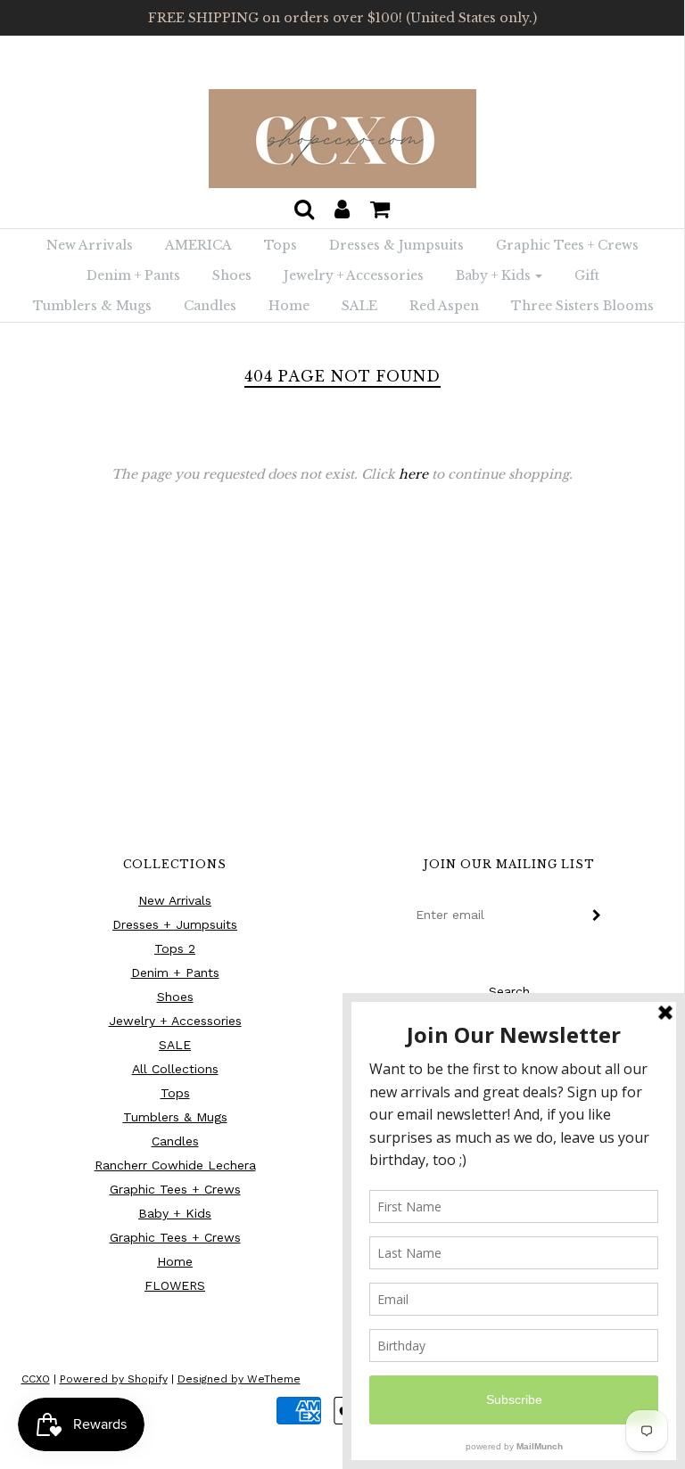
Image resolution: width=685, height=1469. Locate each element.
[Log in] (342, 203)
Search (509, 991)
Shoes (232, 275)
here (413, 474)
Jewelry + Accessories (354, 275)
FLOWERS (174, 1285)
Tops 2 (174, 948)
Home (288, 306)
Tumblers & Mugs (92, 306)
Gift (586, 275)
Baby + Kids (174, 1213)
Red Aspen (444, 306)
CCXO (35, 1379)
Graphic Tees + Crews (567, 245)
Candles (210, 306)
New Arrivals (89, 245)
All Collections (175, 1069)
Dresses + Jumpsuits (174, 924)
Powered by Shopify (114, 1379)
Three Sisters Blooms (582, 306)
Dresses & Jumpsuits (396, 245)
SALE (359, 306)
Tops (280, 245)
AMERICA (198, 245)
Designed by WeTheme (239, 1379)
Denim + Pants (133, 275)
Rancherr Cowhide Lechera (175, 1165)
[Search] (304, 203)
